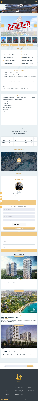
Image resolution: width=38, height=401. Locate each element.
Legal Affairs (7, 391)
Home (7, 385)
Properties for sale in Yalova (19, 394)
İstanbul (3, 279)
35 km (21, 315)
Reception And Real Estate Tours (31, 385)
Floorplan (30, 45)
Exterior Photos (14, 45)
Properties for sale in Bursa (19, 391)
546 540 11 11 (19, 2)
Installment (3, 349)
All (4, 238)
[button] (35, 138)
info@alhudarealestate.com (20, 193)
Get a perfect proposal (19, 228)
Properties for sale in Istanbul (19, 387)
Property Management (31, 390)
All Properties (7, 387)
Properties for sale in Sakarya (19, 393)
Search (19, 250)
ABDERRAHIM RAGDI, (19, 179)
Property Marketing (31, 388)
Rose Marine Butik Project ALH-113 (9, 317)
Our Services (7, 388)
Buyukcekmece (23, 314)
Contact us (7, 394)
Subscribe (30, 366)
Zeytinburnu (22, 348)
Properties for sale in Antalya (19, 388)
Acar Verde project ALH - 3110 (8, 282)
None (21, 279)
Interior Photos (23, 45)
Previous (2, 25)
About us (7, 393)
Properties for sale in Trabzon (19, 390)
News (7, 390)
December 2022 (23, 349)
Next (35, 25)
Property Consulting (31, 387)
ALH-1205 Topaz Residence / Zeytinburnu (11, 351)
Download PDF (4, 45)
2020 (3, 315)
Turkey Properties (19, 385)
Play (19, 160)
